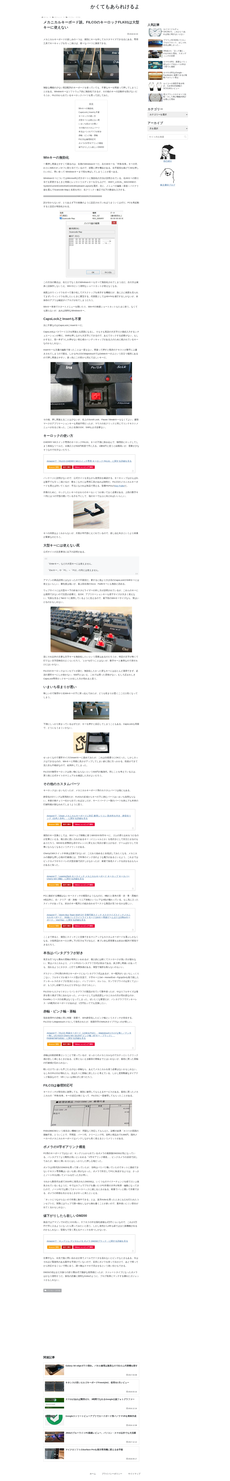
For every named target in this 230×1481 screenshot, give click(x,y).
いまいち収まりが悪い (88, 124)
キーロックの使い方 (87, 116)
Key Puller (119, 486)
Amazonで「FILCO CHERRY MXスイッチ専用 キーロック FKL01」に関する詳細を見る (89, 461)
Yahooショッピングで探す (84, 467)
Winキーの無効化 (86, 108)
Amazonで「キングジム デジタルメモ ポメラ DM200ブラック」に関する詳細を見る (87, 1241)
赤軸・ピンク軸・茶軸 (88, 135)
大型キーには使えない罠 (89, 120)
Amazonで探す (54, 467)
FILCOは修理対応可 (87, 139)
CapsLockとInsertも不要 (89, 112)
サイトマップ (134, 1474)
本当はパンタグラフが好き (90, 131)
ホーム (93, 1474)
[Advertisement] (91, 1323)
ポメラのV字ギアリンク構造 (91, 143)
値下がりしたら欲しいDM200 (91, 147)
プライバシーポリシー (112, 1474)
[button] (185, 136)
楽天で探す (67, 467)
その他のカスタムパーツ (89, 128)
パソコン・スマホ (53, 1290)
